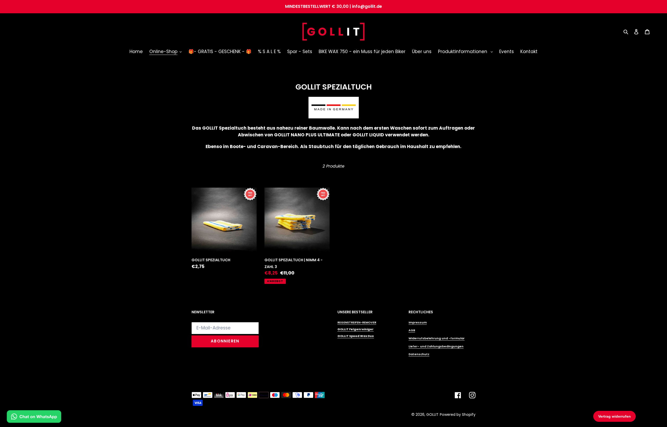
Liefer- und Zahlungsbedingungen (436, 346)
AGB (412, 330)
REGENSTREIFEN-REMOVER (356, 322)
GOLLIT (432, 414)
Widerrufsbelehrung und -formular (437, 338)
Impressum (418, 322)
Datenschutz (419, 354)
